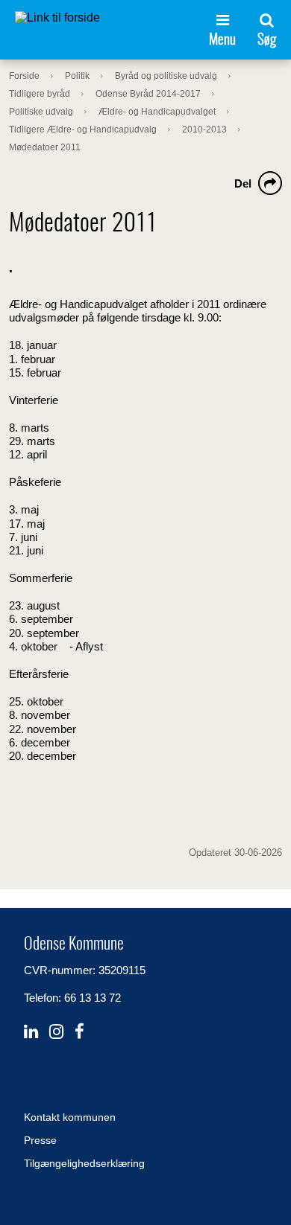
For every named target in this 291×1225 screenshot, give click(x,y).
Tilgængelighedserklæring (84, 1163)
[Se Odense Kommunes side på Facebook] (79, 1032)
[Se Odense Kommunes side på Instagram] (56, 1032)
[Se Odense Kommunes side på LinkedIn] (31, 1032)
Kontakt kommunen (70, 1117)
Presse (40, 1140)
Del (242, 183)
